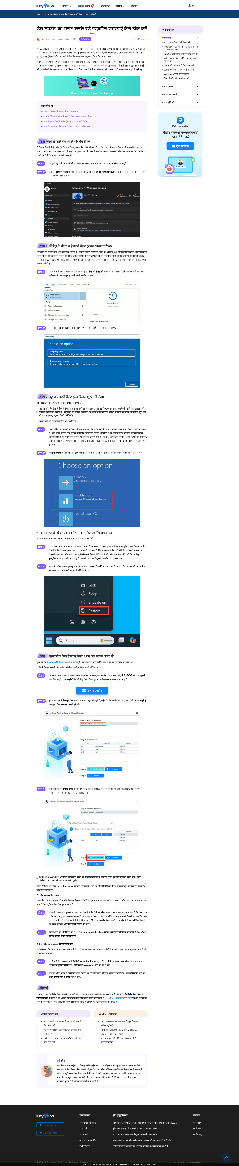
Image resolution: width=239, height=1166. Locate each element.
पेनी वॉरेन (61, 1060)
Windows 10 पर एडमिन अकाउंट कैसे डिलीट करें (180, 60)
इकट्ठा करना (84, 5)
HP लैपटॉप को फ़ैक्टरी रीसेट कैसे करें (179, 65)
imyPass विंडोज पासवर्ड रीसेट (59, 662)
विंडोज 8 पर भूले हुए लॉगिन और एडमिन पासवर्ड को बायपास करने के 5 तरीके (142, 1140)
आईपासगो (83, 1128)
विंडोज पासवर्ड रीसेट (88, 1122)
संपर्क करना (197, 1128)
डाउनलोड (105, 5)
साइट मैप (85, 1162)
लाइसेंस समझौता (72, 1162)
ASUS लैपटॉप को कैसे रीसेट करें (177, 42)
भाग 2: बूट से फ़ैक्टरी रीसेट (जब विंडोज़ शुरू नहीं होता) (65, 121)
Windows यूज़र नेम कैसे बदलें (176, 73)
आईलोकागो (84, 1134)
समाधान (47, 14)
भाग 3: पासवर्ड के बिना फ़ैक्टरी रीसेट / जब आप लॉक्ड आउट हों (68, 126)
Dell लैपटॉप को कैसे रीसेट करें (176, 78)
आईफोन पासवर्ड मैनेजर (89, 1140)
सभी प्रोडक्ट (85, 1146)
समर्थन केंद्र (197, 1134)
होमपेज (39, 14)
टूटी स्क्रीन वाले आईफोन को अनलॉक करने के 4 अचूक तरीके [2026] (140, 1146)
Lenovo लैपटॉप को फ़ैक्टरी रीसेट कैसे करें (181, 53)
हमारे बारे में (197, 1122)
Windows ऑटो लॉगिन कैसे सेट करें (179, 69)
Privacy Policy (145, 1164)
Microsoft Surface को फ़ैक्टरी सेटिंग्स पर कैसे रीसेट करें (181, 48)
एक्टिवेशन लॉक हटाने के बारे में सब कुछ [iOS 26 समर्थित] (135, 1128)
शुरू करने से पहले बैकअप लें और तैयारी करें (61, 111)
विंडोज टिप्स (58, 14)
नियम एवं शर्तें (57, 1162)
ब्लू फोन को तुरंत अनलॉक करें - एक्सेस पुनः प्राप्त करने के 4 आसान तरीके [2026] (145, 1122)
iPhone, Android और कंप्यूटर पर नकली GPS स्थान (135, 1134)
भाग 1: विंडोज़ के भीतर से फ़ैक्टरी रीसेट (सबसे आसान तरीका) (68, 116)
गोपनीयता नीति (42, 1162)
